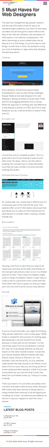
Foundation (9, 222)
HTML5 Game (10, 423)
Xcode (6, 292)
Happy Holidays (11, 430)
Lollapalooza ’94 (11, 415)
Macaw (7, 57)
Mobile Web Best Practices (16, 175)
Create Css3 (9, 119)
